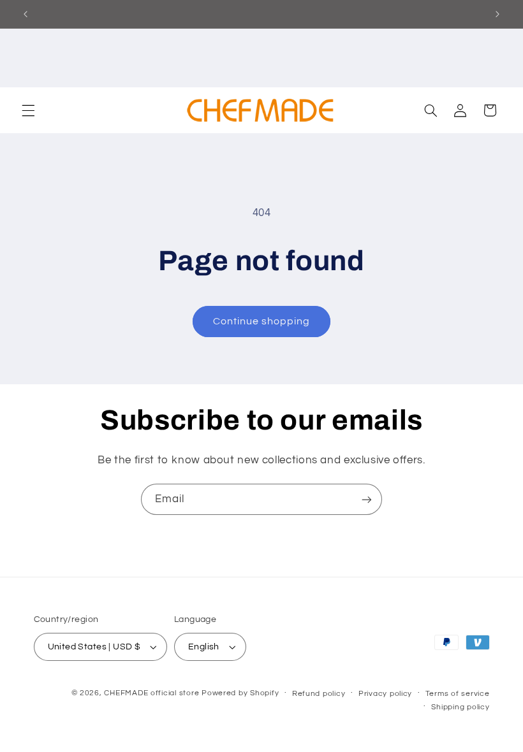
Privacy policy (385, 693)
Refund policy (319, 693)
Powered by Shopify (240, 693)
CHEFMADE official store (151, 693)
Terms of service (457, 693)
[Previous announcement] (25, 14)
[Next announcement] (497, 14)
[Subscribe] (366, 499)
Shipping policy (460, 707)
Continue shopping (262, 321)
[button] (28, 110)
